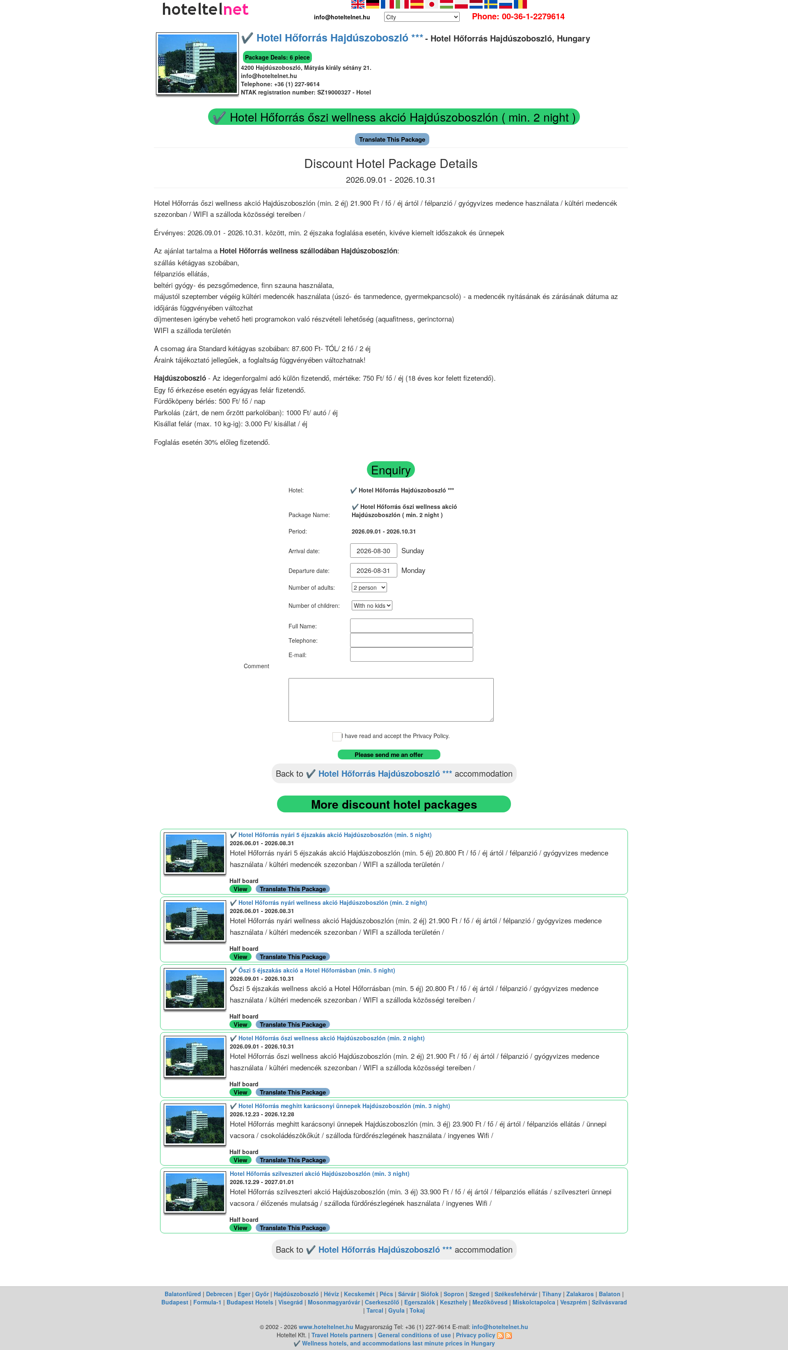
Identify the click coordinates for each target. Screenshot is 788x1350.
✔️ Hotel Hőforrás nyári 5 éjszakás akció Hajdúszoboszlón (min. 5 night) (331, 834)
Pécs (386, 1294)
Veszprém (573, 1302)
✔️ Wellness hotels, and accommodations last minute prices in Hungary (394, 1343)
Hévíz (331, 1294)
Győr (262, 1294)
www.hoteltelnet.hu (326, 1326)
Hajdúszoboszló (296, 1294)
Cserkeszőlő (382, 1302)
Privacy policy (475, 1335)
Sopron (454, 1294)
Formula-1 (207, 1302)
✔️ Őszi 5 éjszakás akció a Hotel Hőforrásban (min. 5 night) (312, 970)
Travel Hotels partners (342, 1335)
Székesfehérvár (516, 1294)
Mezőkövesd (490, 1302)
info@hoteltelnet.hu (500, 1326)
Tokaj (417, 1310)
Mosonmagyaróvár (334, 1302)
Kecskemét (359, 1294)
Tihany (551, 1294)
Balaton (610, 1294)
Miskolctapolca (534, 1302)
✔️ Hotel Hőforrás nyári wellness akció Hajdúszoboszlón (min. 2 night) (328, 902)
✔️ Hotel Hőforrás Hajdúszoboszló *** (332, 37)
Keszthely (453, 1302)
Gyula (396, 1310)
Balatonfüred (183, 1294)
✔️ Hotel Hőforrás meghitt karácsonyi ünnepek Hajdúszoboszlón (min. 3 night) (340, 1106)
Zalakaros (580, 1294)
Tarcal (375, 1310)
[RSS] (500, 1335)
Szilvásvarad (609, 1302)
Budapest (174, 1302)
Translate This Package (392, 139)
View (240, 889)
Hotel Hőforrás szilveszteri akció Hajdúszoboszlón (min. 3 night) (320, 1173)
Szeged (479, 1294)
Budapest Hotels (250, 1302)
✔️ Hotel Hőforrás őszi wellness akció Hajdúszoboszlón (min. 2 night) (327, 1038)
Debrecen (219, 1294)
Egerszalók (419, 1302)
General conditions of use (414, 1335)
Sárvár (407, 1294)
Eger (244, 1294)
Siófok (430, 1294)
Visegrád (290, 1302)
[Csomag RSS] (508, 1335)
